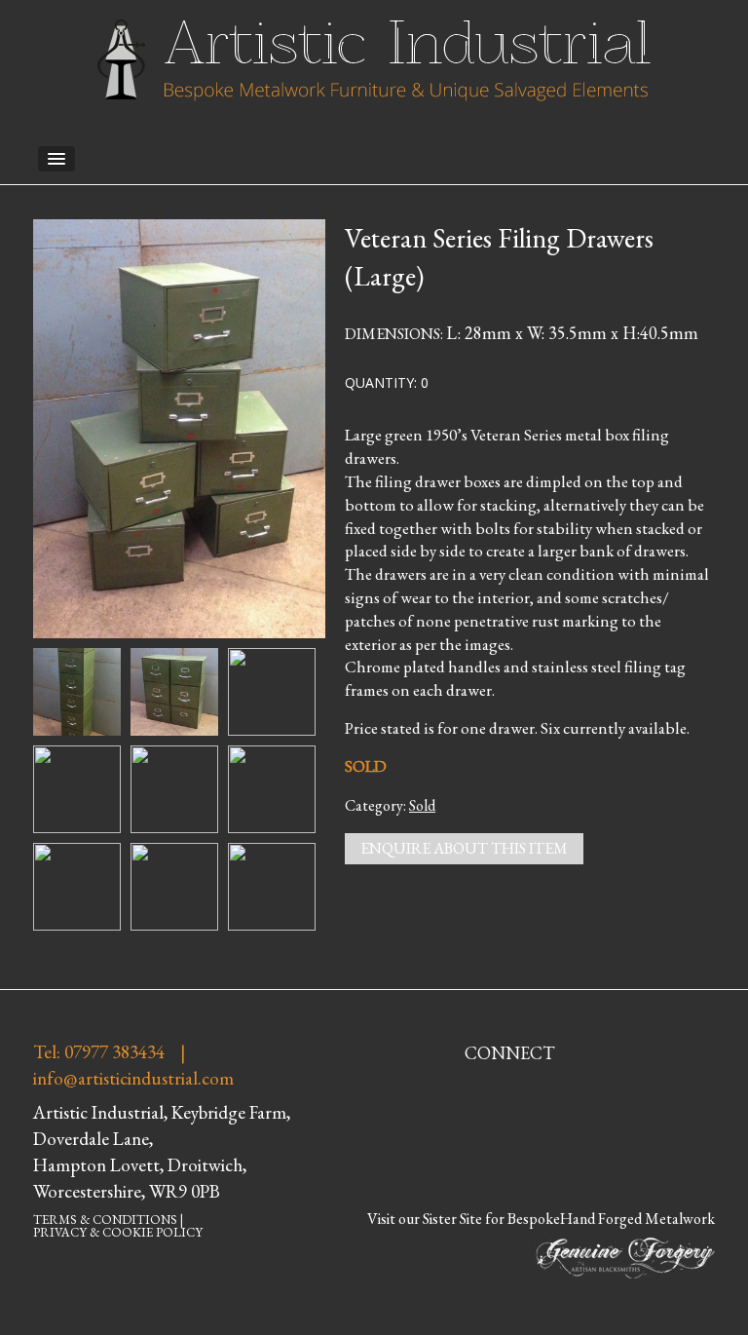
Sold (422, 806)
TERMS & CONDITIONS (105, 1219)
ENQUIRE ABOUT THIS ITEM (464, 848)
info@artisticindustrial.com (133, 1078)
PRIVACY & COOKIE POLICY (118, 1232)
